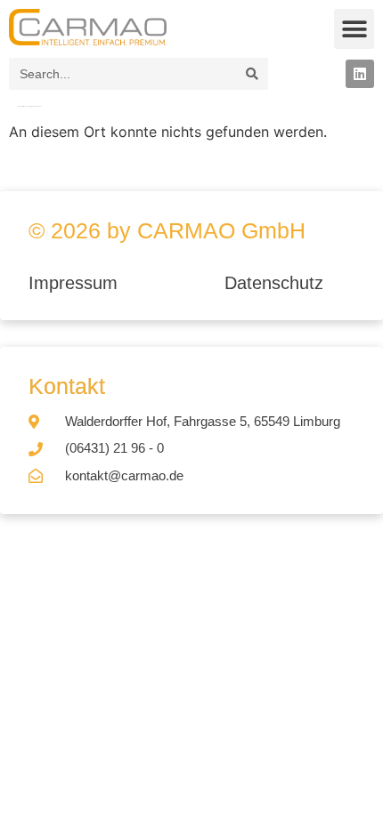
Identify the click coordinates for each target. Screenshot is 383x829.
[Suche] (252, 74)
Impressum (76, 283)
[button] (354, 29)
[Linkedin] (360, 74)
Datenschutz (273, 283)
